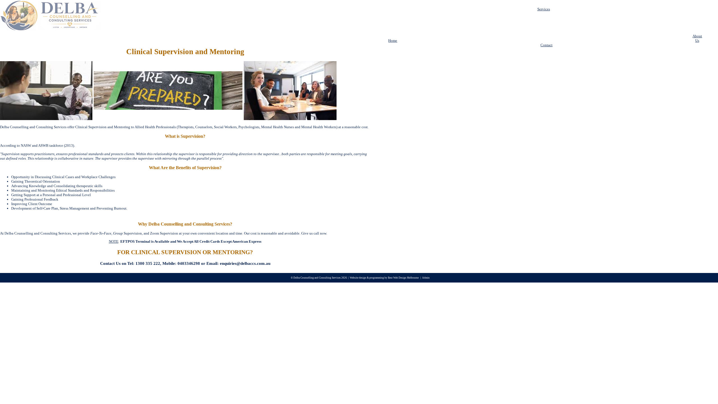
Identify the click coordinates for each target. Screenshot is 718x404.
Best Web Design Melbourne (403, 277)
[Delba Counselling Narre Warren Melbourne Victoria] (50, 29)
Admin (426, 277)
